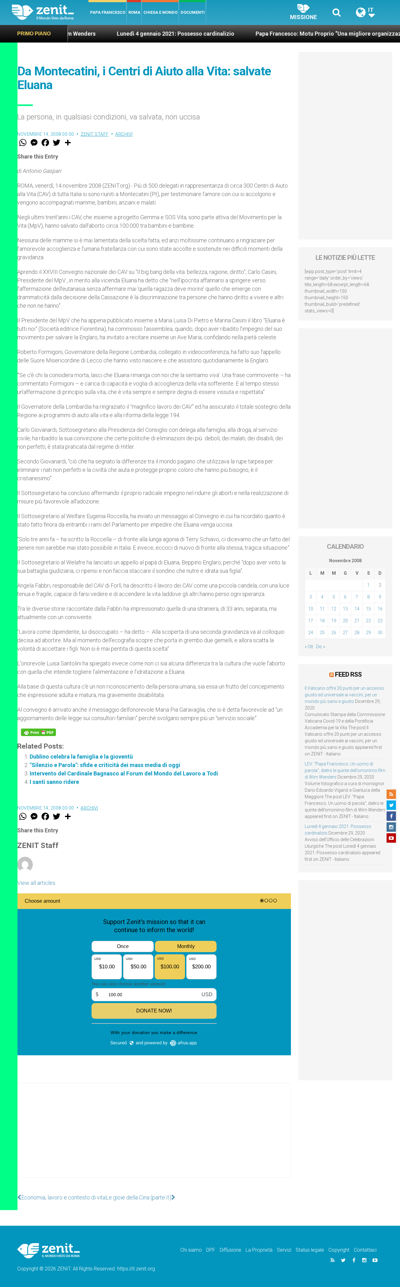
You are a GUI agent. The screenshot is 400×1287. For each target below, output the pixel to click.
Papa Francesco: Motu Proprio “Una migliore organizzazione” (304, 33)
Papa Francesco (107, 12)
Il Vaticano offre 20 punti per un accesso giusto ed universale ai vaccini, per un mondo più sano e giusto (344, 695)
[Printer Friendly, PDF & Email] (38, 732)
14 (356, 608)
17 (310, 620)
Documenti (193, 12)
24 (310, 632)
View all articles (36, 883)
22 (368, 620)
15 (368, 608)
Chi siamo (191, 1250)
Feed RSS (348, 674)
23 (380, 620)
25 (322, 632)
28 (356, 632)
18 (322, 620)
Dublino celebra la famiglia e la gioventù (81, 756)
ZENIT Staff (95, 134)
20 (345, 620)
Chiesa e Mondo (160, 12)
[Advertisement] (154, 1136)
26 (333, 632)
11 (322, 608)
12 (333, 608)
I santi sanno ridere (54, 782)
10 (310, 608)
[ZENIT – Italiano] (50, 12)
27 (345, 632)
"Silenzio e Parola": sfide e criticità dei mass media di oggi (105, 765)
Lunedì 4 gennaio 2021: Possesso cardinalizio (145, 33)
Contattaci (365, 1250)
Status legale (310, 1250)
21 (356, 620)
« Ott (309, 646)
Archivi (124, 134)
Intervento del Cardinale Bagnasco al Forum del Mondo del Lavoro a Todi (124, 773)
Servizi (284, 1250)
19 (333, 620)
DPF (210, 1250)
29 (368, 632)
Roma (134, 12)
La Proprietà (259, 1250)
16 (380, 608)
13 (345, 608)
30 (380, 632)
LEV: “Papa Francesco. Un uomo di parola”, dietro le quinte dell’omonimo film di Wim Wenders (345, 770)
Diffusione (230, 1250)
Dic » (320, 646)
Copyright (338, 1250)
